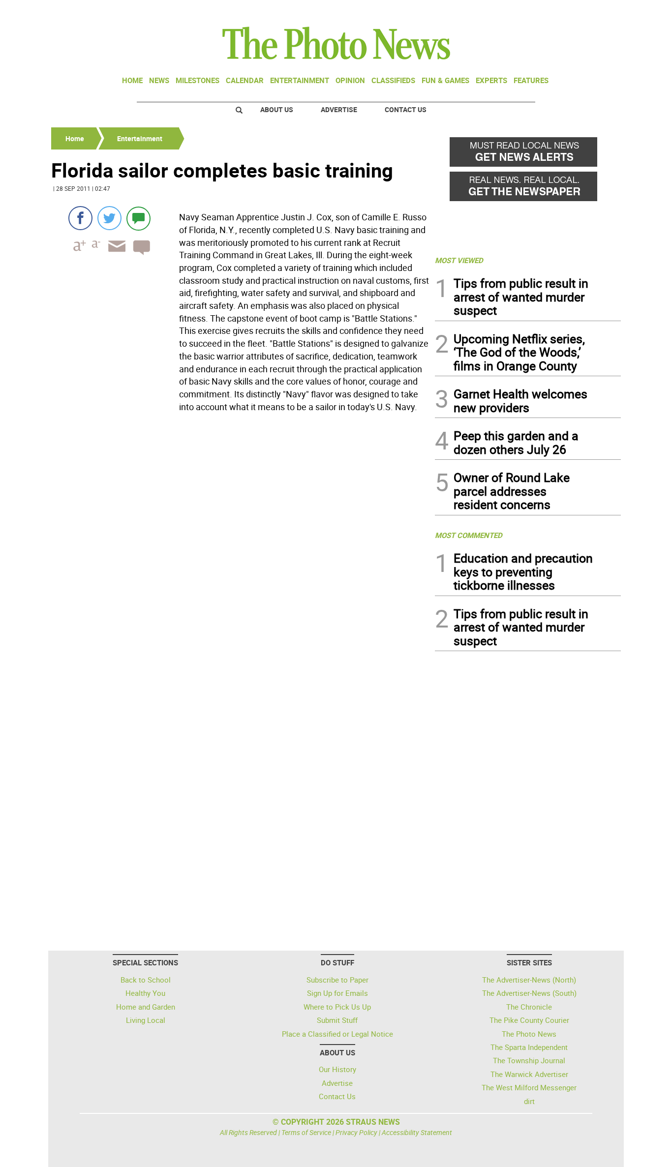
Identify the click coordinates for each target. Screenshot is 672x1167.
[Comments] (138, 218)
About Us (276, 109)
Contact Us (406, 109)
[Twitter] (109, 218)
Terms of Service (306, 1132)
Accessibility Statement (417, 1132)
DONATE (597, 11)
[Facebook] (80, 218)
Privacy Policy (356, 1132)
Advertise (339, 109)
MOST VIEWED (459, 260)
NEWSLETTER (541, 11)
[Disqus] (240, 551)
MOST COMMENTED (468, 535)
